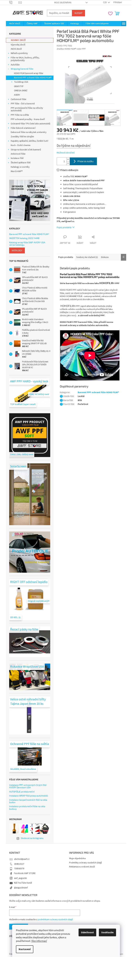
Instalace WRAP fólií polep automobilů (28, 795)
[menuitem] (14, 23)
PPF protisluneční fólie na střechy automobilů (27, 109)
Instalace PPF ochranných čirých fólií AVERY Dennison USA (27, 786)
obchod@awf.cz (21, 859)
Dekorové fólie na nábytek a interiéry (29, 132)
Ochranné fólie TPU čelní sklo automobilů (30, 123)
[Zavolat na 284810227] (14, 2)
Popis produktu (64, 227)
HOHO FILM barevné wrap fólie (28, 73)
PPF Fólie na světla (20, 115)
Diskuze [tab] (105, 257)
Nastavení (25, 949)
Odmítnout (87, 932)
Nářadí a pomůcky (19, 53)
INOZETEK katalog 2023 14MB (24, 238)
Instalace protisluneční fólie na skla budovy (27, 807)
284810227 (19, 864)
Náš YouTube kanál (23, 882)
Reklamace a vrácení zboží (82, 866)
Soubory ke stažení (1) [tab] (87, 257)
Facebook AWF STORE (25, 873)
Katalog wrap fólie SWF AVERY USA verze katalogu (27, 243)
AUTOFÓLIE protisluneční (21, 791)
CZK (105, 2)
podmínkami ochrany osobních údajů (55, 919)
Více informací (39, 941)
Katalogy (17, 250)
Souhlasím (107, 932)
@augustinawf (21, 887)
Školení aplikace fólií (20, 162)
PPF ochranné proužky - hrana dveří (28, 119)
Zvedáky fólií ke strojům (22, 136)
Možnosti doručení (66, 152)
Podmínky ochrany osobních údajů (85, 862)
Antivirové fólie (18, 154)
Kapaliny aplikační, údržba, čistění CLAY (29, 141)
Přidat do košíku (85, 161)
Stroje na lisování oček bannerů (26, 149)
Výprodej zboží (18, 44)
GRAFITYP (19, 86)
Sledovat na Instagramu (32, 838)
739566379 (19, 868)
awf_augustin (20, 878)
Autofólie (15, 64)
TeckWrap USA (21, 82)
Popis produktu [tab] (65, 257)
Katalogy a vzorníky (20, 167)
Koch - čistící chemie (20, 145)
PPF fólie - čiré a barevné (23, 103)
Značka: (71, 49)
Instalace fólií (17, 158)
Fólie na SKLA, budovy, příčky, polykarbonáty (25, 59)
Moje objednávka (62, 2)
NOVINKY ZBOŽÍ (18, 40)
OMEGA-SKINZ (20, 90)
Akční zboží (16, 49)
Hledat (78, 13)
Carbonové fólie (18, 99)
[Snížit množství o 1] (68, 163)
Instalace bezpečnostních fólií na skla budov (28, 801)
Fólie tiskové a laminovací (23, 128)
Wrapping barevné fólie (22, 69)
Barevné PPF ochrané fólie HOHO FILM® (33, 77)
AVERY (17, 95)
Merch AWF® (17, 171)
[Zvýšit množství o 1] (68, 159)
